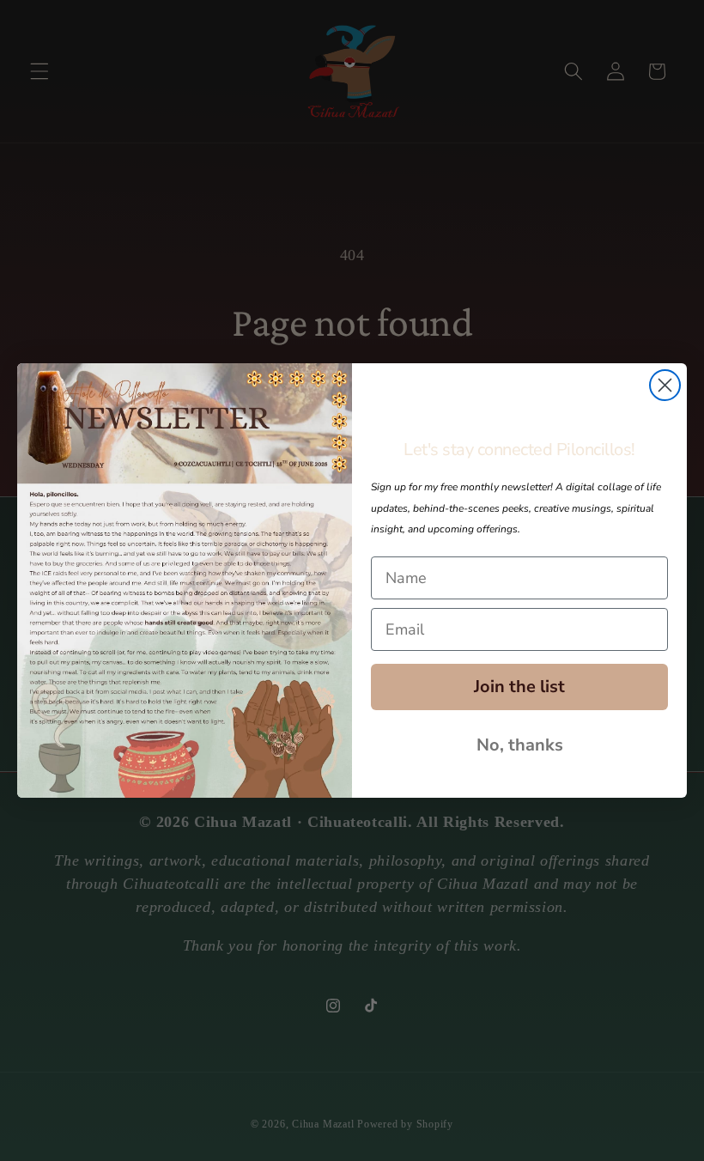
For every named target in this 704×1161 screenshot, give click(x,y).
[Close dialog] (665, 385)
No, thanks (519, 745)
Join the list (519, 686)
